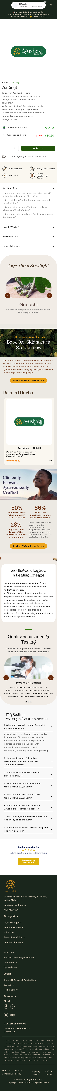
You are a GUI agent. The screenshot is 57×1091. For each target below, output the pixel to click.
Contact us (9, 1031)
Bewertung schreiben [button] (28, 861)
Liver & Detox (10, 962)
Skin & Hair (9, 952)
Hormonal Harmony (13, 942)
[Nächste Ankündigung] (52, 14)
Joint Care (9, 932)
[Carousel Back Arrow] (7, 295)
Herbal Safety (10, 990)
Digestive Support (13, 922)
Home (5, 82)
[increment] (14, 148)
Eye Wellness (10, 967)
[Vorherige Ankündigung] (5, 14)
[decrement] (6, 148)
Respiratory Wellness (14, 937)
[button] (6, 5)
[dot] (26, 702)
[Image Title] (6, 1006)
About (7, 1001)
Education (9, 985)
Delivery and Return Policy (17, 1028)
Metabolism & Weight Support (19, 957)
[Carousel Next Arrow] (49, 295)
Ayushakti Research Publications (20, 980)
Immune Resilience (13, 927)
